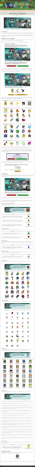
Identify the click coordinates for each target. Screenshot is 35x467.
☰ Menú (2, 9)
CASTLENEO (2, 0)
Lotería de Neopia (4, 252)
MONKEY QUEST (6, 0)
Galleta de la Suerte (18, 452)
